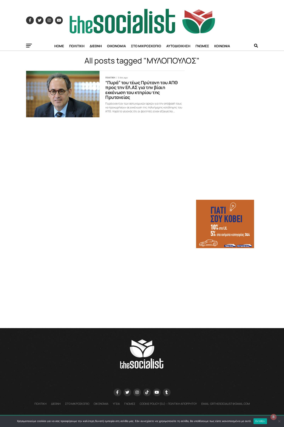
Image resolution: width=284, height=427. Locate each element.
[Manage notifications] (273, 417)
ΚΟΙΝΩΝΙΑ (222, 46)
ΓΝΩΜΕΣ (202, 46)
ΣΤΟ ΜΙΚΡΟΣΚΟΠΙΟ (146, 46)
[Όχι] (279, 421)
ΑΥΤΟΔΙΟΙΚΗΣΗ (178, 46)
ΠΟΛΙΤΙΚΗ (76, 46)
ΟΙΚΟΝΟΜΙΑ (116, 46)
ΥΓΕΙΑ (116, 404)
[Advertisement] (227, 278)
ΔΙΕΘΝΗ (96, 46)
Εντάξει (260, 421)
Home (59, 46)
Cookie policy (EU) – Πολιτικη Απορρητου (168, 404)
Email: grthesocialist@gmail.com (225, 404)
